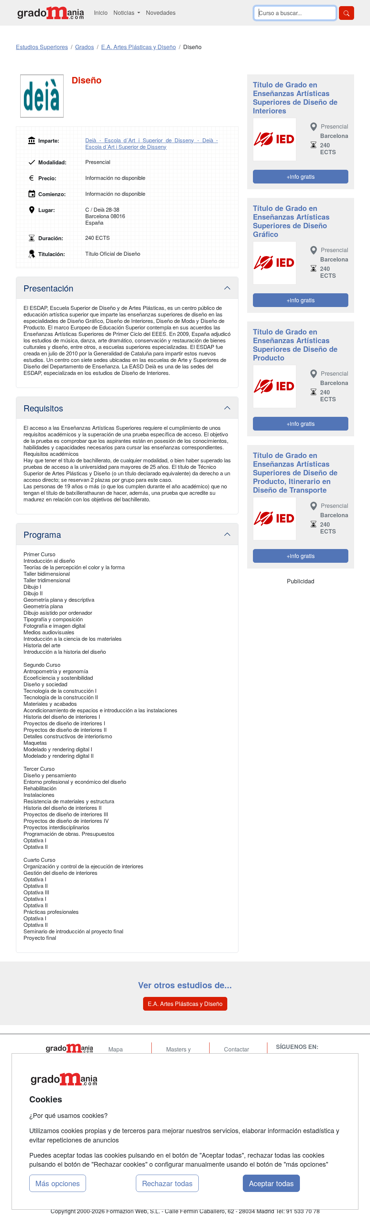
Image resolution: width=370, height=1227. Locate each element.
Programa (42, 534)
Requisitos (43, 408)
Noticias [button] (124, 12)
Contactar (236, 1049)
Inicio (101, 12)
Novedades (161, 12)
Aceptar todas (271, 1183)
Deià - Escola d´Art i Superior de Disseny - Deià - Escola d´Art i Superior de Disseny (151, 143)
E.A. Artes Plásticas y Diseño (185, 1003)
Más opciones (57, 1183)
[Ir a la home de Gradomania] (50, 13)
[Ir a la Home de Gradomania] (69, 1048)
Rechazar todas (167, 1183)
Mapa (115, 1049)
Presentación (48, 288)
